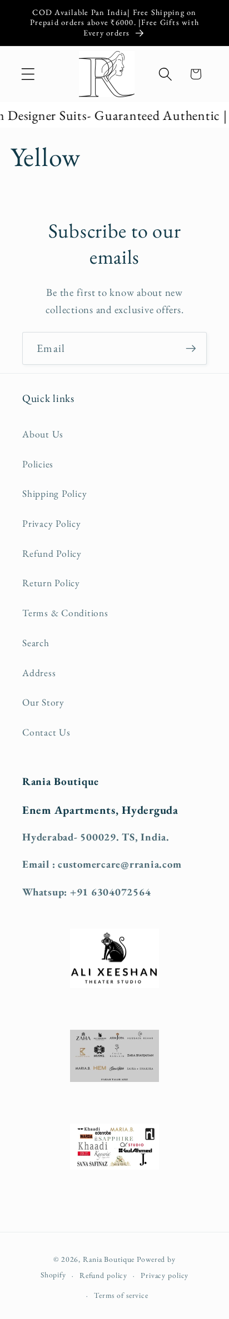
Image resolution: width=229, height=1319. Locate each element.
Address (39, 672)
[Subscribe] (191, 348)
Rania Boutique (109, 1259)
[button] (28, 74)
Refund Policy (52, 553)
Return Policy (51, 582)
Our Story (43, 702)
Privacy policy (164, 1275)
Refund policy (103, 1275)
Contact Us (46, 732)
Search (35, 642)
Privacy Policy (51, 523)
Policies (37, 463)
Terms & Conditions (65, 612)
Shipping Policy (54, 493)
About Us (42, 433)
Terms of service (121, 1295)
